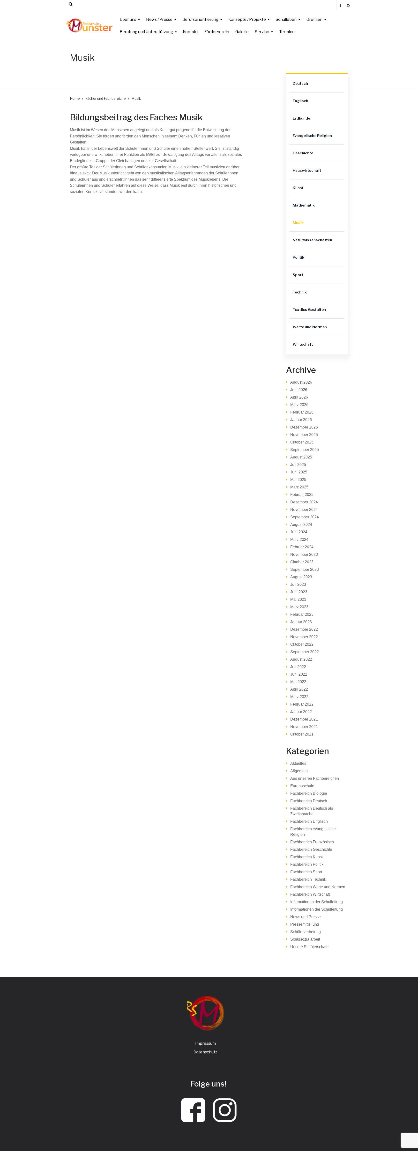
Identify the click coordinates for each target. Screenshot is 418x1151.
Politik (298, 257)
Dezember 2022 (304, 629)
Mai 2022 (298, 682)
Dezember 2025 (304, 427)
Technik (300, 292)
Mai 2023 (298, 599)
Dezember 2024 (304, 502)
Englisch (300, 101)
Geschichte (303, 153)
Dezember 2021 (304, 719)
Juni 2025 (298, 472)
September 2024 (304, 517)
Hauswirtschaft (307, 170)
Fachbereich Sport (306, 872)
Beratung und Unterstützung (146, 31)
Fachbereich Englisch (309, 821)
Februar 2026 (302, 412)
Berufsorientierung (200, 19)
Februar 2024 (302, 547)
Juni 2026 (298, 390)
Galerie (242, 31)
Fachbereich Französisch (312, 842)
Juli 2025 (298, 465)
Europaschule (302, 786)
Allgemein (299, 771)
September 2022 (304, 652)
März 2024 (299, 539)
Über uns (128, 19)
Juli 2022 (298, 667)
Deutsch (300, 83)
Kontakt (190, 31)
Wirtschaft (303, 344)
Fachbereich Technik (308, 879)
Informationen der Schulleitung (316, 902)
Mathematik (304, 205)
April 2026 (299, 397)
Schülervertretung (305, 932)
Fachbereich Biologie (308, 793)
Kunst (298, 188)
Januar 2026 (301, 420)
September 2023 (304, 569)
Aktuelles (298, 763)
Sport (298, 275)
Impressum (205, 1043)
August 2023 (301, 577)
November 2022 (304, 637)
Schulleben (286, 19)
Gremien (314, 19)
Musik (298, 223)
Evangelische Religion (312, 136)
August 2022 (301, 659)
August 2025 (301, 457)
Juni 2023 (298, 592)
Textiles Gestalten (309, 309)
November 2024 (304, 510)
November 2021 (304, 727)
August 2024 (301, 524)
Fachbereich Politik (306, 864)
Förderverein (216, 31)
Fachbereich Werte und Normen (317, 887)
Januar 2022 (301, 712)
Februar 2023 (302, 614)
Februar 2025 (302, 495)
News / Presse (159, 19)
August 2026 (301, 382)
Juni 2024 (298, 532)
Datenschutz (205, 1052)
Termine (287, 31)
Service (262, 31)
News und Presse (305, 917)
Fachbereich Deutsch (308, 801)
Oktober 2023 (302, 562)
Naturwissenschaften (312, 240)
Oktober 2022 (302, 644)
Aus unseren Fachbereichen (314, 778)
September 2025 (304, 450)
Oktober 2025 (302, 442)
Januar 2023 (301, 622)
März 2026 (299, 405)
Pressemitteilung (304, 924)
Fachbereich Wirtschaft (310, 894)
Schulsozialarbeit (305, 939)
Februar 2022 (302, 704)
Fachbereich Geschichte (311, 849)
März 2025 (299, 487)
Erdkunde (301, 118)
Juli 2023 (298, 584)
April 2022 (299, 689)
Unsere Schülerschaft (308, 947)
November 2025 (304, 435)
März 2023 (299, 607)
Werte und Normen (310, 327)
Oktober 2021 (302, 734)
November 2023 (304, 554)
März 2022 (299, 697)
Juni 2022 (298, 674)
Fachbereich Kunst (306, 857)
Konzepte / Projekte (247, 19)
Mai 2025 (298, 480)
